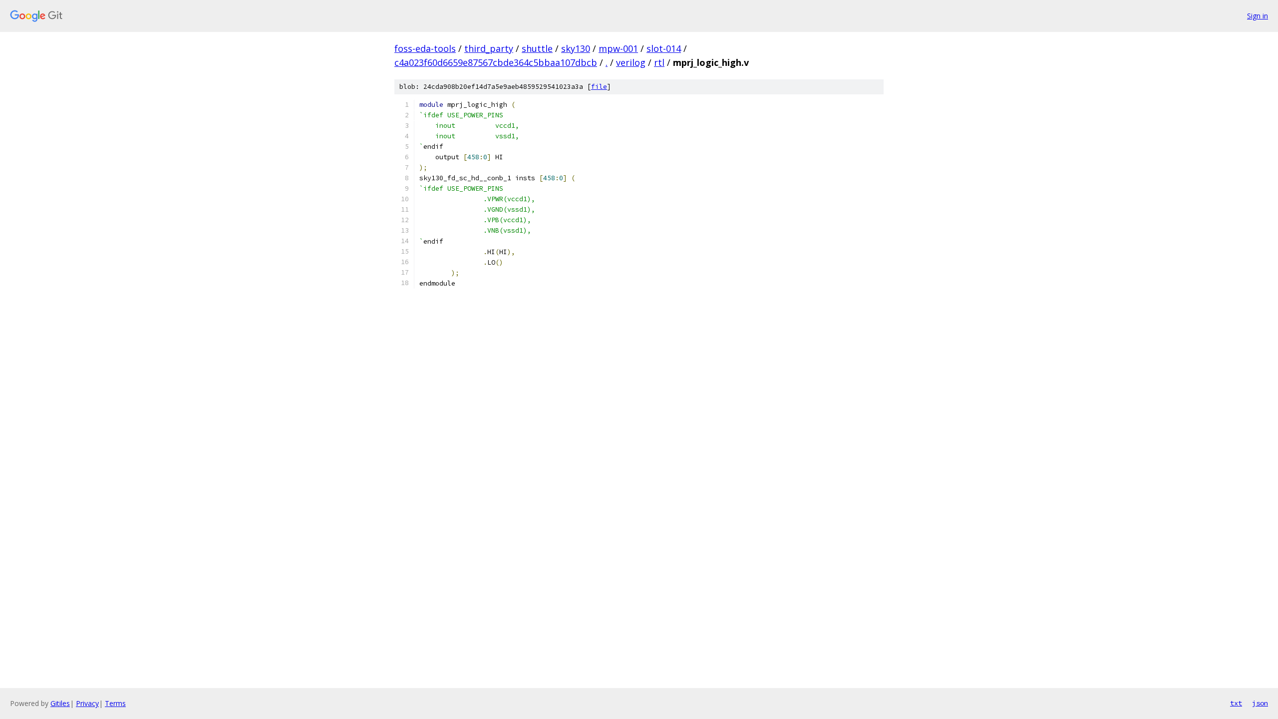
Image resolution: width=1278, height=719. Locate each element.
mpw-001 (618, 48)
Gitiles (60, 703)
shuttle (537, 48)
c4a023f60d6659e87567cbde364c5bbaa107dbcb (495, 62)
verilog (630, 62)
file (599, 86)
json (1260, 703)
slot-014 (663, 48)
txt (1236, 703)
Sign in (1257, 15)
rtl (659, 62)
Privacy (87, 703)
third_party (488, 48)
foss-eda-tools (425, 48)
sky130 (575, 48)
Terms (115, 703)
